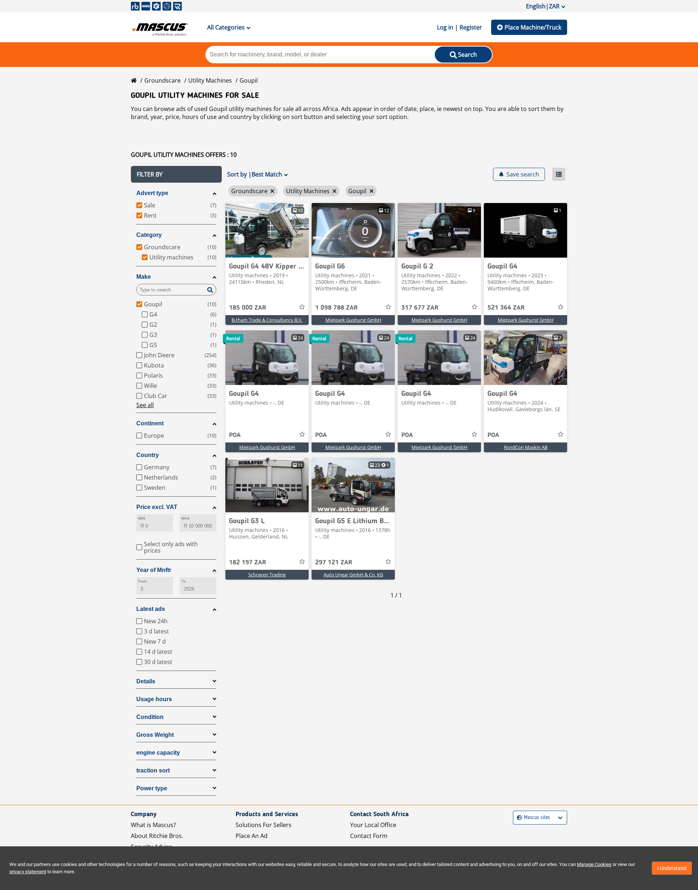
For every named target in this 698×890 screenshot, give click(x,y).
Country (147, 455)
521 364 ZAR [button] (506, 308)
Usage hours (154, 699)
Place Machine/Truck (533, 27)
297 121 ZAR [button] (333, 562)
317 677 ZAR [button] (419, 308)
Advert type (152, 193)
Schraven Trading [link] (267, 574)
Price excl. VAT (156, 507)
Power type (151, 788)
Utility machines (210, 80)
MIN (141, 518)
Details (145, 681)
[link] (267, 230)
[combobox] (518, 818)
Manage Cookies (594, 864)
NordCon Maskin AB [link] (525, 447)
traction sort (153, 770)
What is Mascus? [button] (153, 825)
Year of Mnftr (153, 570)
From (142, 581)
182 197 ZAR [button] (247, 562)
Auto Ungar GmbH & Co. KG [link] (353, 574)
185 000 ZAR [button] (247, 308)
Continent (150, 423)
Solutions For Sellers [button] (264, 825)
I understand (671, 868)
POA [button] (235, 435)
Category (149, 235)
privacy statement (27, 871)
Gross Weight (155, 735)
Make (143, 277)
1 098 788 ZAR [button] (336, 308)
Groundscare (162, 80)
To (183, 581)
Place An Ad (252, 836)
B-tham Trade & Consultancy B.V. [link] (267, 320)
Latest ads (150, 609)
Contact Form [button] (369, 836)
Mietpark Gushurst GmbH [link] (353, 320)
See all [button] (145, 405)
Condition (150, 717)
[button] (176, 174)
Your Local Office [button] (373, 825)
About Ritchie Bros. (157, 836)
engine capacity (158, 753)
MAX (185, 518)
